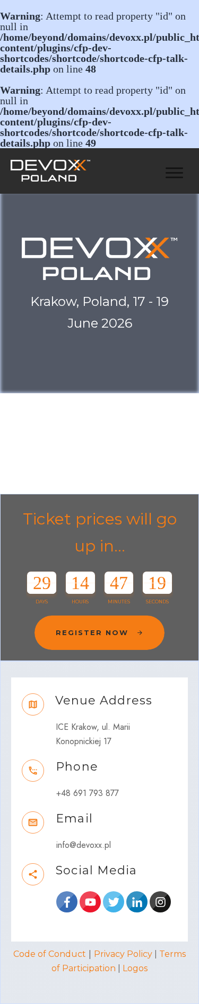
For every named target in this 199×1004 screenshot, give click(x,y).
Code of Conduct (49, 954)
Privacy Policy (123, 954)
